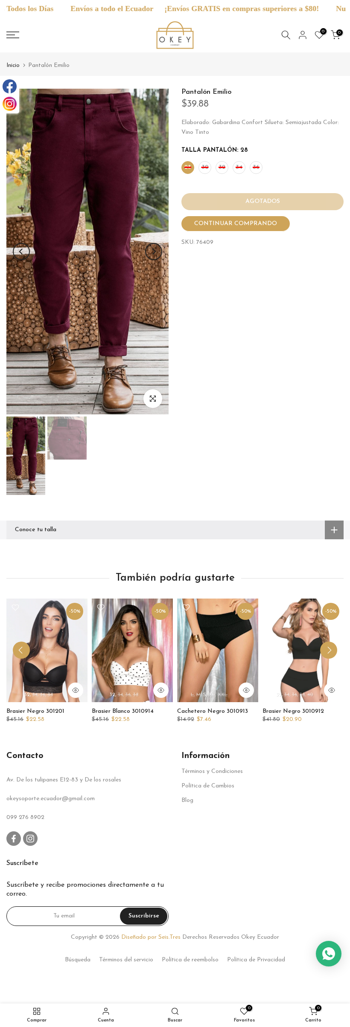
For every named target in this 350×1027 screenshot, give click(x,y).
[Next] (153, 251)
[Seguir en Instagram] (30, 838)
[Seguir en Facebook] (13, 838)
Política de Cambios (207, 786)
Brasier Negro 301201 (35, 711)
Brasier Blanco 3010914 (123, 711)
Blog (187, 800)
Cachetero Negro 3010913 (212, 711)
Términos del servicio (126, 960)
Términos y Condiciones (212, 771)
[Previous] (21, 251)
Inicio (13, 65)
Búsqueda (77, 960)
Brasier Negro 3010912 (293, 711)
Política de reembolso (190, 960)
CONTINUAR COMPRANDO (235, 223)
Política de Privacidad (256, 960)
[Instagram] (10, 104)
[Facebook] (10, 86)
